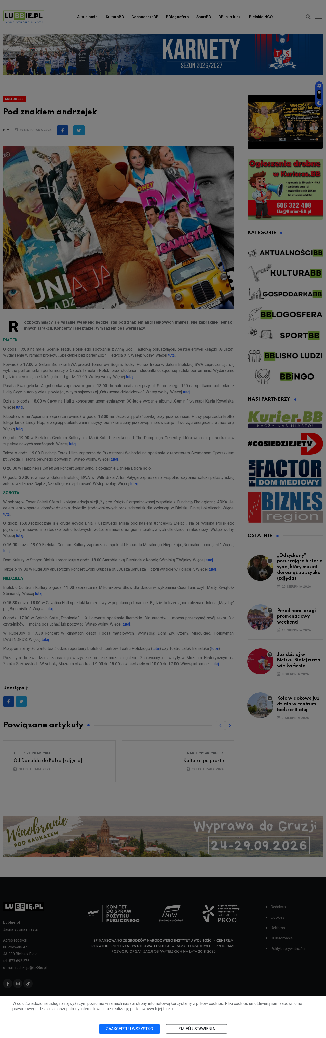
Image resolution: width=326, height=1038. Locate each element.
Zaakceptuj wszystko (129, 1028)
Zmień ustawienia (196, 1028)
